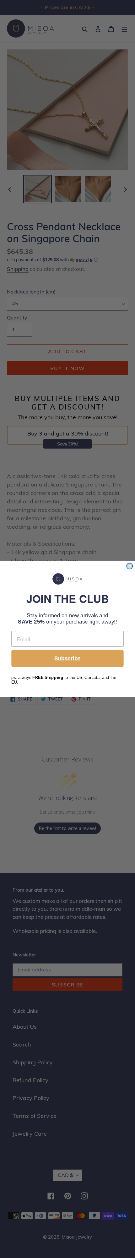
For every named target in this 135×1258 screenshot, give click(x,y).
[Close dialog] (129, 566)
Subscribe (67, 659)
